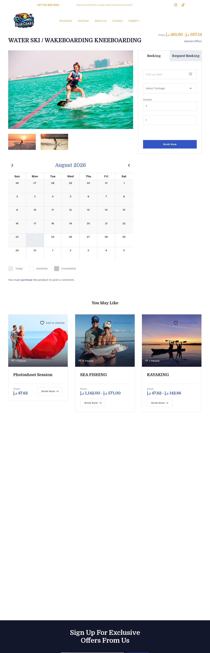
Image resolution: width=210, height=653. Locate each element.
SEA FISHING (93, 374)
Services (83, 20)
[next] (12, 165)
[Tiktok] (183, 5)
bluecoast (66, 20)
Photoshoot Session (32, 374)
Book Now (170, 144)
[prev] (129, 165)
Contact (117, 20)
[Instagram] (175, 5)
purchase (26, 279)
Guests (147, 99)
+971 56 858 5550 (48, 4)
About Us (100, 20)
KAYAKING (158, 374)
